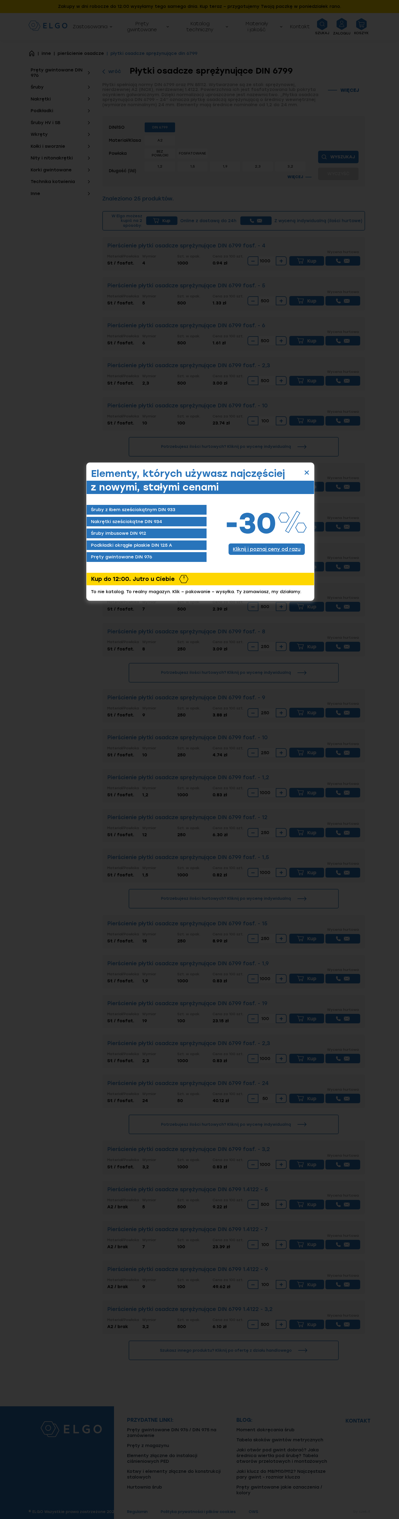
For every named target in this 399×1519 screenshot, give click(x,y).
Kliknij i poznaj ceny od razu (266, 549)
